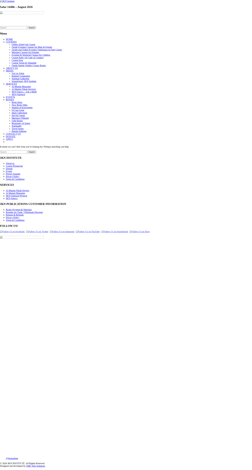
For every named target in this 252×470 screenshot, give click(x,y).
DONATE (10, 136)
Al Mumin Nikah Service (17, 190)
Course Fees (17, 60)
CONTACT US (13, 134)
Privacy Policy (12, 176)
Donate (9, 168)
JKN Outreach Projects (16, 196)
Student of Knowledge (22, 107)
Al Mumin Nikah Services (24, 89)
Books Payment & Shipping (19, 209)
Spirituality (17, 126)
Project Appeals (13, 174)
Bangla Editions (19, 131)
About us (10, 163)
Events (9, 171)
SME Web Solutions (35, 466)
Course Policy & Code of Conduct (27, 57)
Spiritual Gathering (20, 78)
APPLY (9, 139)
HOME (9, 39)
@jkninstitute (12, 458)
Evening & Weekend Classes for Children (31, 55)
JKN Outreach (18, 94)
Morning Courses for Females (25, 52)
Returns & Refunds (15, 215)
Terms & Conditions (15, 179)
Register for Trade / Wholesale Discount (24, 212)
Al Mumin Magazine (21, 86)
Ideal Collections (19, 113)
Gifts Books (17, 120)
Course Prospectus (14, 166)
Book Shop (17, 102)
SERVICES (11, 84)
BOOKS (10, 99)
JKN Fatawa (12, 198)
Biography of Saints (21, 123)
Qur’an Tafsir (18, 73)
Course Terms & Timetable (24, 63)
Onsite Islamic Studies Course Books (29, 65)
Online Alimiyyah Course (23, 44)
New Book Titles (19, 105)
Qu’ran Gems (18, 110)
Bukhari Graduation (21, 76)
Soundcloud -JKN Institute (24, 81)
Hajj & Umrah (18, 115)
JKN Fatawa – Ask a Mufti (24, 92)
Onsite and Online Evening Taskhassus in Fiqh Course (37, 49)
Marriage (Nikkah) (20, 118)
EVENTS (10, 97)
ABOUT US (12, 68)
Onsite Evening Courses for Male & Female (32, 47)
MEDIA (10, 71)
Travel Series (18, 128)
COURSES (11, 42)
